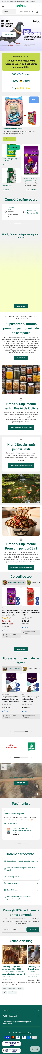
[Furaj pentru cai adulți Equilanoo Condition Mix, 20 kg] (30, 682)
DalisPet (17, 1033)
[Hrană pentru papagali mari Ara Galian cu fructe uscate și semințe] (11, 596)
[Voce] (33, 12)
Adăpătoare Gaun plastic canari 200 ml (11, 266)
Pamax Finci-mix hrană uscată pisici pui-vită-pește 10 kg (22, 830)
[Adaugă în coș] (18, 258)
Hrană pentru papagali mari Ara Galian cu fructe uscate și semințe (11, 613)
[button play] (37, 794)
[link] (11, 747)
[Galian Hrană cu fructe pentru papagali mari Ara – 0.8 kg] (30, 596)
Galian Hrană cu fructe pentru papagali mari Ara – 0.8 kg (30, 613)
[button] (38, 5)
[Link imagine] (21, 111)
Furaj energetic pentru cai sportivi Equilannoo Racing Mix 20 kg (10, 699)
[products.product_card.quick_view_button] (18, 253)
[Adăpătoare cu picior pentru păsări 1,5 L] (30, 250)
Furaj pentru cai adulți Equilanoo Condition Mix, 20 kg (30, 699)
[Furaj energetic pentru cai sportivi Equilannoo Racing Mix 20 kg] (11, 682)
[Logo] (21, 5)
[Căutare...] (36, 12)
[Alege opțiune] (18, 603)
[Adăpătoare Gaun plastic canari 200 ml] (11, 250)
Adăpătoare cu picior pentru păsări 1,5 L (29, 266)
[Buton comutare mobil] (3, 5)
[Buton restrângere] (21, 861)
